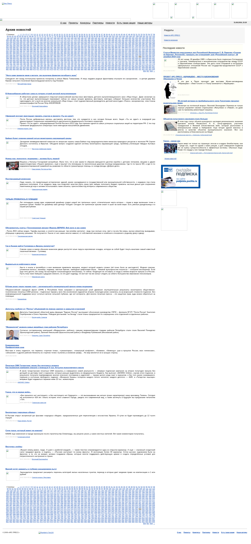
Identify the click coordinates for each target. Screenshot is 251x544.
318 (102, 45)
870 (34, 69)
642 (7, 60)
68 (30, 36)
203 (11, 42)
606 (34, 58)
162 (21, 40)
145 (112, 38)
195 (133, 40)
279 (119, 44)
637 (140, 58)
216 (55, 42)
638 (143, 58)
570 (61, 56)
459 (133, 51)
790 (62, 66)
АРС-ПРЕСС (108, 536)
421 (153, 49)
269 (85, 44)
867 (24, 69)
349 (58, 47)
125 (44, 38)
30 (84, 34)
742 (48, 64)
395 (65, 49)
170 (48, 40)
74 (45, 36)
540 (109, 55)
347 (51, 47)
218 (61, 42)
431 (38, 51)
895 (119, 69)
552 (150, 55)
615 (65, 58)
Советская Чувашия (38, 218)
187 (106, 40)
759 (106, 64)
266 (75, 44)
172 (55, 40)
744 (55, 64)
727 (146, 62)
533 (85, 55)
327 (133, 45)
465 (153, 51)
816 (150, 66)
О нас (63, 23)
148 (123, 38)
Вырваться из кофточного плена (20, 264)
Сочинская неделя (24, 437)
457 (126, 51)
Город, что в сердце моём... (18, 392)
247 (10, 44)
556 (14, 56)
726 (143, 62)
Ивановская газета (38, 277)
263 (65, 44)
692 (28, 62)
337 (17, 47)
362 (102, 47)
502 (129, 53)
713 (99, 62)
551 (146, 55)
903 (146, 69)
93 (92, 36)
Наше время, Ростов (25, 421)
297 (31, 45)
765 (126, 64)
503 (133, 53)
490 (89, 53)
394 (62, 49)
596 (150, 56)
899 (133, 69)
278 (116, 44)
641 (153, 58)
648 (27, 60)
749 (72, 64)
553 (153, 55)
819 (10, 67)
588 (123, 56)
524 (55, 55)
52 (139, 34)
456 (123, 51)
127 (51, 38)
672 (109, 60)
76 (50, 36)
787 (51, 66)
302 (48, 45)
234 (116, 42)
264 (68, 44)
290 (7, 45)
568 (55, 56)
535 (92, 55)
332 (150, 45)
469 (17, 53)
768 (136, 64)
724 (136, 62)
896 (123, 69)
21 (62, 34)
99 (107, 36)
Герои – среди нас (171, 141)
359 (92, 47)
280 (123, 44)
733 (17, 64)
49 (132, 34)
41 (112, 34)
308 (68, 45)
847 (106, 67)
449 (99, 51)
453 (112, 51)
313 (85, 45)
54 (144, 34)
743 (51, 64)
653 (44, 60)
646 (21, 60)
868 (27, 69)
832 (55, 67)
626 (102, 58)
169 (44, 40)
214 (48, 42)
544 (123, 55)
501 (126, 53)
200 (150, 40)
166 (34, 40)
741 (44, 64)
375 (146, 47)
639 (146, 58)
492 (95, 53)
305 (58, 45)
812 (136, 66)
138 (89, 38)
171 (51, 40)
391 (51, 49)
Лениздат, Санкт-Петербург (41, 335)
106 (130, 36)
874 (48, 69)
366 (116, 47)
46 (124, 34)
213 (44, 42)
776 (14, 66)
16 (50, 34)
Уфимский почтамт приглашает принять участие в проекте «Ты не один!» (39, 116)
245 (153, 42)
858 (143, 67)
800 (96, 66)
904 (150, 69)
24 (69, 34)
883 (78, 69)
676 (123, 60)
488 (82, 53)
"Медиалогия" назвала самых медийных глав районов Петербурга (36, 327)
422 (7, 51)
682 (143, 60)
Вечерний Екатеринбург (40, 459)
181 (85, 40)
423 (10, 51)
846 (102, 67)
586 (116, 56)
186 (102, 40)
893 (112, 69)
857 (140, 67)
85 (72, 36)
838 (75, 67)
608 (41, 58)
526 (61, 55)
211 (38, 42)
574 (75, 56)
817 (153, 66)
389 (45, 49)
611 (51, 58)
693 (31, 62)
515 (24, 55)
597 (153, 56)
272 (95, 44)
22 (64, 34)
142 (102, 38)
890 (102, 69)
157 (153, 38)
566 (48, 56)
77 (52, 36)
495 (106, 53)
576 (82, 56)
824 (27, 67)
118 (21, 38)
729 (153, 62)
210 (34, 42)
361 (99, 47)
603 (24, 58)
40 (109, 34)
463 (146, 51)
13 (42, 34)
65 (23, 36)
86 (75, 36)
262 (61, 44)
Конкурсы (85, 23)
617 (72, 58)
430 (34, 51)
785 (45, 66)
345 (44, 47)
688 (14, 62)
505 (140, 53)
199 (146, 40)
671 (106, 60)
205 (17, 42)
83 (67, 36)
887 (92, 69)
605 (31, 58)
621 (85, 58)
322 (116, 45)
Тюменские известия (39, 402)
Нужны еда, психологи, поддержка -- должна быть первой (32, 158)
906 (144, 71)
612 (55, 58)
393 (58, 49)
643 (10, 60)
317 (99, 45)
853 (126, 67)
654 (48, 60)
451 (106, 51)
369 (126, 47)
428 (27, 51)
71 (37, 36)
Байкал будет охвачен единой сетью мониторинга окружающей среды (38, 138)
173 (58, 40)
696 (41, 62)
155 (146, 38)
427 (24, 51)
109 (140, 36)
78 (55, 36)
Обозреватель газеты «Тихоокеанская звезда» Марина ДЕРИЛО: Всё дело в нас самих (45, 228)
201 (153, 40)
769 (140, 64)
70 (35, 36)
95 (97, 36)
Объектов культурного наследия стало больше (185, 119)
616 (68, 58)
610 (48, 58)
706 (75, 62)
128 (55, 38)
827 (38, 67)
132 (68, 38)
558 (21, 56)
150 (129, 38)
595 (146, 56)
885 (85, 69)
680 (136, 60)
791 (65, 66)
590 (129, 56)
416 (136, 49)
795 (79, 66)
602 (21, 58)
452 (109, 51)
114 (8, 38)
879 (65, 69)
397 (72, 49)
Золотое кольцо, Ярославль (41, 477)
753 (85, 64)
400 (82, 49)
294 (21, 45)
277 (112, 44)
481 (58, 53)
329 (140, 45)
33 (92, 34)
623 (92, 58)
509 (153, 53)
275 (106, 44)
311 (79, 45)
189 (112, 40)
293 (17, 45)
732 (14, 64)
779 (24, 66)
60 (10, 36)
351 (65, 47)
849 (112, 67)
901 (140, 69)
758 (102, 64)
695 (38, 62)
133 (72, 38)
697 (45, 62)
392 (55, 49)
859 (146, 67)
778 (21, 66)
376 (150, 47)
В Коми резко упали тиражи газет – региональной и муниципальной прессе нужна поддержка (48, 286)
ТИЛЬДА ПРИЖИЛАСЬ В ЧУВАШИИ (21, 199)
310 (75, 45)
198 (143, 40)
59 (8, 36)
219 (65, 42)
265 (72, 44)
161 (17, 40)
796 (82, 66)
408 (109, 49)
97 (102, 36)
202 (7, 42)
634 (129, 58)
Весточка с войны (13, 447)
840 (82, 67)
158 (7, 40)
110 (144, 36)
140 (95, 38)
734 (21, 64)
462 (143, 51)
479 (51, 53)
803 (106, 66)
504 (136, 53)
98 (104, 36)
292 (14, 45)
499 (119, 53)
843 (92, 67)
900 (136, 69)
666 (89, 60)
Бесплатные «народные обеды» (20, 412)
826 (34, 67)
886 (89, 69)
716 (109, 62)
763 (119, 64)
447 (92, 51)
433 (44, 51)
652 (41, 60)
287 (146, 44)
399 (79, 49)
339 (24, 47)
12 (40, 34)
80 (60, 36)
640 (150, 58)
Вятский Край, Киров (24, 84)
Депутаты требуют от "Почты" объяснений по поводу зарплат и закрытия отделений (45, 309)
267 (78, 44)
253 (31, 44)
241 (140, 42)
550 (143, 55)
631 (119, 58)
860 (150, 67)
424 (14, 51)
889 (99, 69)
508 (150, 53)
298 (34, 45)
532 (82, 55)
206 (21, 42)
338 (21, 47)
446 (89, 51)
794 (75, 66)
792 (68, 66)
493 (99, 53)
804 (109, 66)
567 (51, 56)
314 (89, 45)
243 (146, 42)
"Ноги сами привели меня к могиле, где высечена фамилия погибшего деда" (41, 75)
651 (38, 60)
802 (102, 66)
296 (28, 45)
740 (41, 64)
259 (51, 44)
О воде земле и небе (121, 536)
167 (38, 40)
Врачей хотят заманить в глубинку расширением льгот (31, 469)
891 (106, 69)
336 (14, 47)
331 (146, 45)
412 (123, 49)
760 (109, 64)
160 (14, 40)
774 (7, 66)
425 (17, 51)
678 (129, 60)
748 (68, 64)
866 (21, 69)
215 (51, 42)
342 (34, 47)
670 (102, 60)
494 (102, 53)
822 (21, 67)
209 (31, 42)
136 (82, 38)
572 (68, 56)
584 (109, 56)
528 (68, 55)
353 (72, 47)
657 (58, 60)
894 (116, 69)
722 (129, 62)
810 (130, 66)
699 (51, 62)
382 (21, 49)
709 (85, 62)
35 (97, 34)
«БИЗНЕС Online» (24, 382)
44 (119, 34)
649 (31, 60)
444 (82, 51)
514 (21, 55)
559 (24, 56)
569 (58, 56)
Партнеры (98, 23)
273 (99, 44)
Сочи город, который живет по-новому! (23, 430)
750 (75, 64)
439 (65, 51)
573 (72, 56)
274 (102, 44)
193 (126, 40)
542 (116, 55)
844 (95, 67)
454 (116, 51)
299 (38, 45)
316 (95, 45)
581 (99, 56)
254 (34, 44)
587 (119, 56)
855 (133, 67)
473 (31, 53)
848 (109, 67)
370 (129, 47)
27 (77, 34)
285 (140, 44)
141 (99, 38)
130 (61, 38)
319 (106, 45)
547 (133, 55)
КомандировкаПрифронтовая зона (14, 346)
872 (41, 69)
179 (78, 40)
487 (78, 53)
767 (133, 64)
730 (7, 64)
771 (146, 64)
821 (17, 67)
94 (95, 36)
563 (38, 56)
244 (150, 42)
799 (92, 66)
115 (11, 38)
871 (38, 69)
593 (140, 56)
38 (104, 34)
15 (47, 34)
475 (38, 53)
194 (129, 40)
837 (72, 67)
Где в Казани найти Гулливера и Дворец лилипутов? (30, 246)
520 (41, 55)
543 (119, 55)
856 (136, 67)
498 (116, 53)
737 (31, 64)
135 (78, 38)
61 (13, 36)
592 (136, 56)
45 (122, 34)
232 (109, 42)
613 (58, 58)
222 (75, 42)
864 (14, 69)
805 (113, 66)
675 (119, 60)
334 (7, 47)
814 (143, 66)
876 (55, 69)
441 (72, 51)
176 (68, 40)
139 (92, 38)
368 (123, 47)
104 (123, 36)
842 (89, 67)
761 (112, 64)
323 (119, 45)
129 (58, 38)
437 (58, 51)
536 (95, 55)
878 (61, 69)
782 (34, 66)
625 (99, 58)
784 (41, 66)
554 (7, 56)
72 (40, 36)
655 (51, 60)
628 (109, 58)
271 (92, 44)
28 (79, 34)
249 (17, 44)
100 (110, 36)
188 (109, 40)
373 (140, 47)
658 (61, 60)
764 (123, 64)
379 (11, 49)
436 (55, 51)
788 (55, 66)
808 (123, 66)
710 (89, 62)
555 (10, 56)
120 (27, 38)
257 (44, 44)
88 (80, 36)
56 (149, 34)
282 (129, 44)
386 (34, 49)
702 (62, 62)
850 (116, 67)
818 (7, 67)
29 (82, 34)
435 (51, 51)
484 (68, 53)
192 (123, 40)
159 (10, 40)
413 (126, 49)
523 (51, 55)
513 (17, 55)
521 (44, 55)
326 (129, 45)
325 (126, 45)
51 (137, 34)
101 (113, 36)
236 (123, 42)
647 (24, 60)
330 (143, 45)
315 (92, 45)
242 (143, 42)
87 (77, 36)
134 (75, 38)
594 (143, 56)
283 (133, 44)
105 (127, 36)
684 (150, 60)
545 (126, 55)
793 (72, 66)
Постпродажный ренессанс (18, 179)
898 (129, 69)
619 (78, 58)
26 (74, 34)
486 (75, 53)
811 (133, 66)
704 (68, 62)
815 (146, 66)
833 (58, 67)
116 (14, 38)
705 (72, 62)
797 (85, 66)
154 (143, 38)
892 (109, 69)
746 (61, 64)
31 (87, 34)
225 (85, 42)
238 (129, 42)
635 (133, 58)
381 (17, 49)
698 (48, 62)
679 (133, 60)
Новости (110, 23)
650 (34, 60)
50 (134, 34)
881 (72, 69)
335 (10, 47)
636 (136, 58)
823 (24, 67)
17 (52, 34)
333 (153, 45)
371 (133, 47)
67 (27, 36)
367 (119, 47)
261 (58, 44)
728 (150, 62)
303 (51, 45)
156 (150, 38)
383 (24, 49)
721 (126, 62)
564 (41, 56)
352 (68, 47)
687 (11, 62)
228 (95, 42)
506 (143, 53)
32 (89, 34)
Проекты (73, 23)
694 (34, 62)
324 (123, 45)
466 (7, 53)
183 (92, 40)
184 (95, 40)
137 (85, 38)
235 (119, 42)
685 (153, 60)
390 (48, 49)
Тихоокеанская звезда (25, 236)
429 (31, 51)
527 (65, 55)
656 (55, 60)
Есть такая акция (126, 23)
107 (133, 36)
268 (82, 44)
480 (55, 53)
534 (89, 55)
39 (107, 34)
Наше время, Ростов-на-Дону (42, 169)
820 (14, 67)
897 (126, 69)
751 (78, 64)
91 (87, 36)
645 (17, 60)
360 (95, 47)
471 (24, 53)
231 (106, 42)
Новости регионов (171, 40)
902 (143, 69)
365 (112, 47)
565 (44, 56)
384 (28, 49)
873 (44, 69)
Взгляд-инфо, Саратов (39, 317)
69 (32, 36)
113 (153, 36)
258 (48, 44)
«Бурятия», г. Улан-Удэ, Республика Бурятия (204, 113)
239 (133, 42)
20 (60, 34)
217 (58, 42)
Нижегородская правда (39, 189)
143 (106, 38)
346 (48, 47)
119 (24, 38)
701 (58, 62)
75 (47, 36)
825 (31, 67)
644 (14, 60)
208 (28, 42)
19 (57, 34)
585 (112, 56)
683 (146, 60)
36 (99, 34)
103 (120, 36)
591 (133, 56)
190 (116, 40)
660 (68, 60)
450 (102, 51)
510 (7, 55)
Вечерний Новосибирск (40, 106)
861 (153, 67)
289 (153, 44)
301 (45, 45)
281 (126, 44)
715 (106, 62)
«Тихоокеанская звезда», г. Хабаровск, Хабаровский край (193, 135)
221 (72, 42)
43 (117, 34)
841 (85, 67)
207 (24, 42)
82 (65, 36)
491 (92, 53)
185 (99, 40)
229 (99, 42)
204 (14, 42)
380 (14, 49)
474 (34, 53)
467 (10, 53)
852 (123, 67)
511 (11, 55)
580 (95, 56)
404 (96, 49)
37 (102, 34)
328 (136, 45)
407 (106, 49)
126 (48, 38)
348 (55, 47)
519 (38, 55)
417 (140, 49)
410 (116, 49)
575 (78, 56)
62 (15, 36)
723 (133, 62)
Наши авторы (145, 23)
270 (89, 44)
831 (51, 67)
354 (75, 47)
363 (106, 47)
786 (48, 66)
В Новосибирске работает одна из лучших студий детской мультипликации (40, 93)
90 (85, 36)
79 (57, 36)
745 (58, 64)
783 (38, 66)
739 (38, 64)
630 (116, 58)
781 (31, 66)
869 (31, 69)
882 (75, 69)
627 (106, 58)
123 (38, 38)
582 (102, 56)
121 (31, 38)
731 (10, 64)
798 (89, 66)
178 (75, 40)
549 (140, 55)
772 (150, 64)
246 (7, 44)
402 (89, 49)
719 (119, 62)
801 (99, 66)
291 (11, 45)
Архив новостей (170, 159)
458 (129, 51)
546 (129, 55)
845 (99, 67)
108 (137, 36)
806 (116, 66)
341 (31, 47)
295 (24, 45)
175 (65, 40)
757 (99, 64)
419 (146, 49)
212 (41, 42)
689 (17, 62)
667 (92, 60)
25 (72, 34)
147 (119, 38)
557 (17, 56)
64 (20, 36)
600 (14, 58)
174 (61, 40)
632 (123, 58)
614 (61, 58)
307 (65, 45)
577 (85, 56)
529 (72, 55)
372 (136, 47)
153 (140, 38)
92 (90, 36)
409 (113, 49)
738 (34, 64)
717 (112, 62)
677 (126, 60)
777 (17, 66)
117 (18, 38)
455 (119, 51)
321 (112, 45)
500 (123, 53)
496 (109, 53)
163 (24, 40)
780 (28, 66)
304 (55, 45)
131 (65, 38)
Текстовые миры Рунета (138, 536)
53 (141, 34)
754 (89, 64)
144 (109, 38)
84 (70, 36)
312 (82, 45)
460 (136, 51)
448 (95, 51)
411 (119, 49)
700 (55, 62)
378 (7, 49)
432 (41, 51)
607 (38, 58)
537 (99, 55)
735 (24, 64)
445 (85, 51)
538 (102, 55)
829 (44, 67)
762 (116, 64)
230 (102, 42)
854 (129, 67)
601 (17, 58)
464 (150, 51)
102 (116, 36)
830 (48, 67)
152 (136, 38)
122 (34, 38)
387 (38, 49)
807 (119, 66)
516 (27, 55)
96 (100, 36)
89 (82, 36)
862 (7, 69)
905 (153, 69)
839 (78, 67)
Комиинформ (22, 299)
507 (146, 53)
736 (27, 64)
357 (85, 47)
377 (153, 47)
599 (11, 58)
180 (82, 40)
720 (123, 62)
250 (21, 44)
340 (27, 47)
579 (92, 56)
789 (58, 66)
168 (41, 40)
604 (28, 58)
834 (61, 67)
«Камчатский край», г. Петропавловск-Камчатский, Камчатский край (211, 153)
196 (136, 40)
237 (126, 42)
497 (112, 53)
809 (126, 66)
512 (14, 55)
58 (154, 34)
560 (27, 56)
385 (31, 49)
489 (85, 53)
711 (92, 62)
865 (17, 69)
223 (78, 42)
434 (48, 51)
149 (126, 38)
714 (102, 62)
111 (147, 36)
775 (11, 66)
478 (48, 53)
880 (68, 69)
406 (102, 49)
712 (95, 62)
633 (126, 58)
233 (112, 42)
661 (72, 60)
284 (136, 44)
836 (68, 67)
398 (75, 49)
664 (82, 60)
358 (89, 47)
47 (127, 34)
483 (65, 53)
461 (140, 51)
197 (140, 40)
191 (119, 40)
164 (27, 40)
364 (109, 47)
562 (34, 56)
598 (7, 58)
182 (89, 40)
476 (41, 53)
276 (109, 44)
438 (61, 51)
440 (68, 51)
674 (116, 60)
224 (82, 42)
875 (51, 69)
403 (92, 49)
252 (27, 44)
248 (14, 44)
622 (89, 58)
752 (82, 64)
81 (62, 36)
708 (82, 62)
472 (27, 53)
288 (150, 44)
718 (116, 62)
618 (75, 58)
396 (68, 49)
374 (143, 47)
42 (114, 34)
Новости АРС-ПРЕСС (172, 35)
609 (45, 58)
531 (78, 55)
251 (24, 44)
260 (55, 44)
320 (109, 45)
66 (25, 36)
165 (31, 40)
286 (143, 44)
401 (85, 49)
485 (72, 53)
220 (68, 42)
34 (94, 34)
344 (41, 47)
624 (95, 58)
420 (150, 49)
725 (140, 62)
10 (35, 34)
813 (140, 66)
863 (10, 69)
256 (41, 44)
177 (72, 40)
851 (119, 67)
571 (65, 56)
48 (129, 34)
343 (38, 47)
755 (92, 64)
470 (21, 53)
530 (75, 55)
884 (82, 69)
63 (18, 36)
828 (41, 67)
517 (31, 55)
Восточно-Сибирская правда (41, 149)
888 (95, 69)
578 (89, 56)
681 (140, 60)
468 (14, 53)
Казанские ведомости (39, 254)
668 (95, 60)
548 (136, 55)
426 (21, 51)
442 (75, 51)
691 (24, 62)
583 (106, 56)
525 (58, 55)
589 (126, 56)
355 (78, 47)
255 (38, 44)
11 (37, 34)
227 (92, 42)
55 (146, 34)
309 (72, 45)
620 (82, 58)
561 (31, 56)
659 (65, 60)
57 (151, 34)
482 (61, 53)
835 (65, 67)
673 (112, 60)
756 (95, 64)
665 (85, 60)
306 (62, 45)
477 (44, 53)
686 (7, 62)
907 (148, 71)
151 (133, 38)
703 (65, 62)
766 (129, 64)
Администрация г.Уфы (25, 128)
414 (129, 49)
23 (67, 34)
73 (42, 36)
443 (78, 51)
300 (41, 45)
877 (58, 69)
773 (153, 64)
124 (41, 38)
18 (55, 34)
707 (79, 62)
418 (143, 49)
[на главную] (7, 3)
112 (150, 36)
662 (75, 60)
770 (143, 64)
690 (21, 62)
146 (116, 38)
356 (82, 47)
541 (112, 55)
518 (34, 55)
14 (45, 34)
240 (136, 42)
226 (89, 42)
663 (78, 60)
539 (106, 55)
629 (112, 58)
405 (99, 49)
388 (41, 49)
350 (61, 47)
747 (65, 64)
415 (133, 49)
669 (99, 60)
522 (48, 55)
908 (151, 71)
